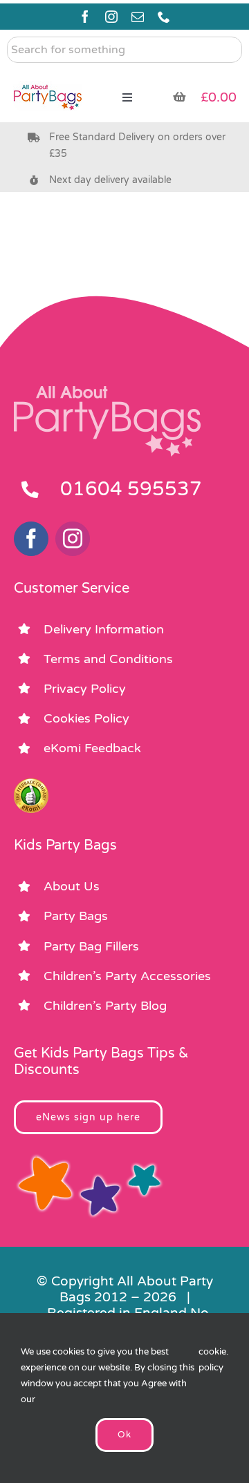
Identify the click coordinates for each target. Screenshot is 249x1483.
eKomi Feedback (92, 748)
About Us (72, 886)
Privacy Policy (85, 688)
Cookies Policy (86, 718)
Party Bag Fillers (91, 946)
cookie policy (212, 1359)
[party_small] (47, 76)
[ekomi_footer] (31, 784)
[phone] (164, 16)
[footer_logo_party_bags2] (107, 391)
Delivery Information (104, 629)
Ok (124, 1434)
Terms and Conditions (108, 659)
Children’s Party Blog (105, 1005)
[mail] (137, 16)
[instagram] (111, 16)
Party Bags (76, 916)
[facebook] (85, 16)
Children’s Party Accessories (127, 976)
